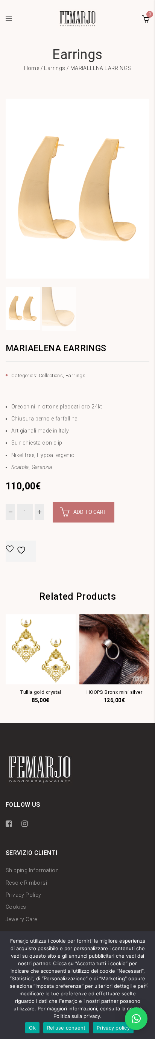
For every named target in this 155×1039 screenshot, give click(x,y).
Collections (51, 375)
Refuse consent (66, 1028)
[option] (77, 189)
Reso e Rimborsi (26, 883)
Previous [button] (8, 191)
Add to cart (90, 512)
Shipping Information (32, 870)
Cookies (16, 907)
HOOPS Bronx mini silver (114, 692)
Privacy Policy (23, 895)
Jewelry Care (21, 919)
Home (32, 68)
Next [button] (146, 191)
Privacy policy (113, 1028)
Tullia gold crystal (40, 692)
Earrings (54, 68)
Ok (32, 1028)
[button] (136, 1018)
